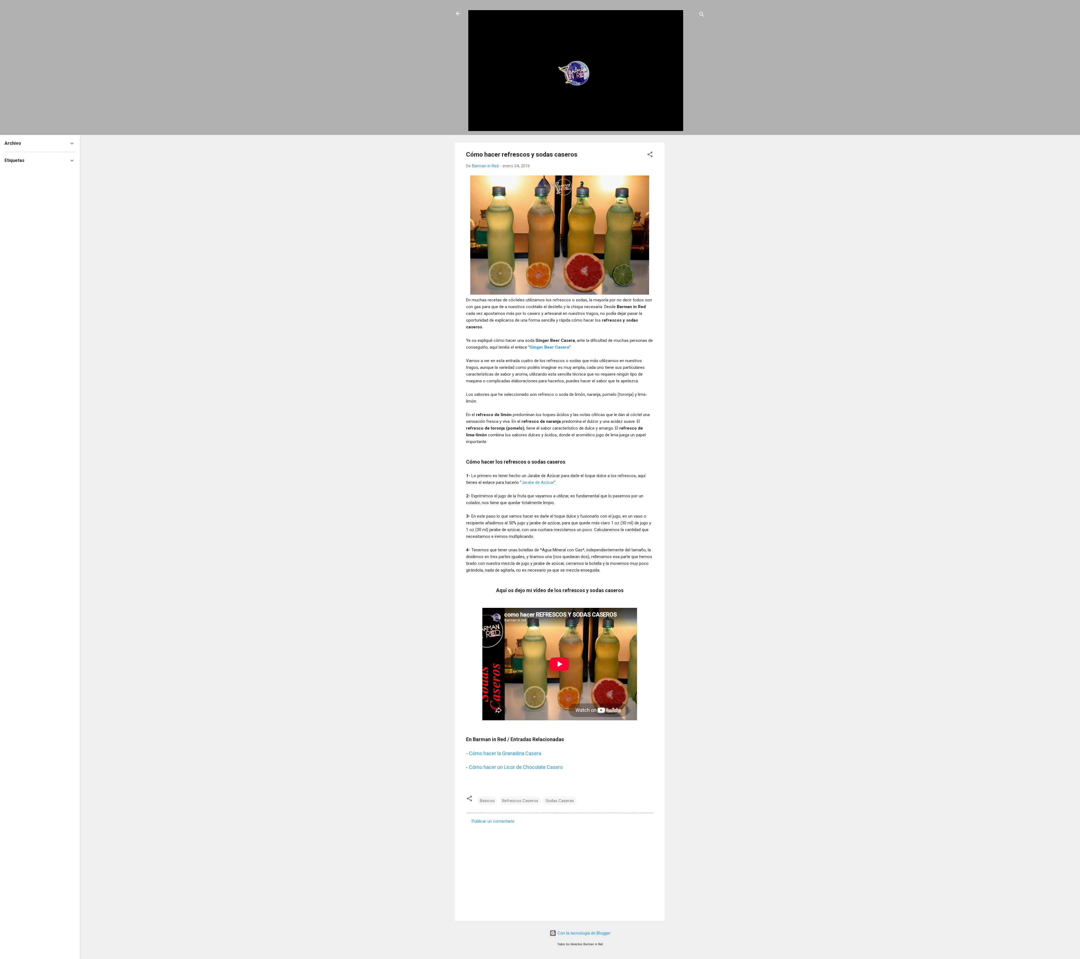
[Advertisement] (687, 227)
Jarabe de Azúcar (537, 482)
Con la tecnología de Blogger (583, 933)
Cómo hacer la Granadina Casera (505, 753)
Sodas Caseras (560, 800)
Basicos (487, 800)
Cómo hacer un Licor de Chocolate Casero (516, 767)
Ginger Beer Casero (549, 347)
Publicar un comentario (493, 821)
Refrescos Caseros (520, 800)
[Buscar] (701, 15)
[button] (650, 155)
